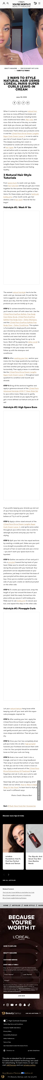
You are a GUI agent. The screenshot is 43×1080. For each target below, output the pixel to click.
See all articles (9, 880)
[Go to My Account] (4, 3)
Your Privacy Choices (11, 1073)
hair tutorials (13, 186)
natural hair (32, 111)
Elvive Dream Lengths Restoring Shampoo (14, 898)
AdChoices (11, 1065)
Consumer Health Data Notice (12, 1027)
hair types (9, 147)
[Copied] (23, 103)
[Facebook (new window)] (3, 1005)
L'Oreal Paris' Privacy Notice (27, 989)
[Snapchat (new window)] (24, 1005)
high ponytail (30, 744)
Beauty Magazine (10, 68)
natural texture (16, 708)
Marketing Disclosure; (24, 988)
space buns (12, 183)
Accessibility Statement (10, 1035)
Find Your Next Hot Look (30, 68)
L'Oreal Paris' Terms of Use (16, 986)
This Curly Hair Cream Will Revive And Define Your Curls (18, 892)
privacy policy (29, 1065)
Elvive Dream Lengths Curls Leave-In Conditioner (17, 895)
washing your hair (21, 358)
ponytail (11, 562)
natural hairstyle (19, 292)
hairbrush (35, 194)
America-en (10, 1050)
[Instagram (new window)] (7, 1005)
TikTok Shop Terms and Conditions (13, 1024)
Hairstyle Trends (23, 70)
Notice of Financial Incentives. (12, 991)
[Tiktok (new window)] (29, 1005)
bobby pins (7, 197)
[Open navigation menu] (39, 3)
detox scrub (32, 342)
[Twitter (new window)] (16, 1005)
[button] (39, 790)
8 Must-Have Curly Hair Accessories (22, 806)
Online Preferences (8, 1038)
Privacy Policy (7, 1031)
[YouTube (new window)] (12, 1005)
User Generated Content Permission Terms (15, 1045)
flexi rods (29, 120)
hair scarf (19, 200)
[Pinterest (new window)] (20, 1005)
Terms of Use (7, 1042)
